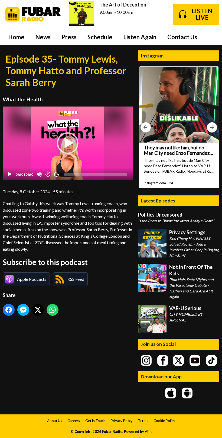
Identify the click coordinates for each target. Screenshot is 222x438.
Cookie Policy (164, 420)
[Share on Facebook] (9, 310)
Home (16, 37)
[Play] (9, 174)
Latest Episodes (158, 201)
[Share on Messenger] (23, 310)
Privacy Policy (122, 420)
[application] (68, 143)
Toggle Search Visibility (211, 37)
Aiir (148, 431)
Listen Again (139, 37)
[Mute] (39, 174)
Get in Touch (95, 420)
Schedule (99, 37)
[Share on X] (38, 310)
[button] (68, 143)
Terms (143, 420)
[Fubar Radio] (33, 14)
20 (48, 174)
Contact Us (182, 37)
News (43, 37)
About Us (54, 420)
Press (69, 37)
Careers (73, 420)
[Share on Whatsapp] (52, 310)
